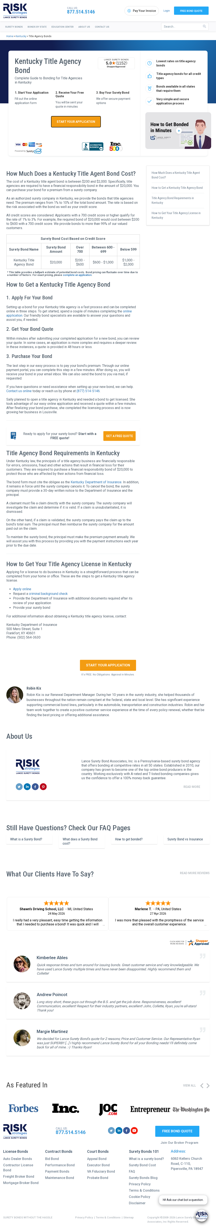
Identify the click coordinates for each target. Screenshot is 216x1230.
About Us (84, 27)
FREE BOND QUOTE (177, 1131)
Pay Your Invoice (144, 10)
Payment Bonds (57, 1171)
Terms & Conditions (144, 1190)
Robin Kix (34, 688)
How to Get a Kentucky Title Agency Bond (177, 188)
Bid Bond (52, 1159)
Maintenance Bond (59, 1178)
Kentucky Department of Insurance (96, 482)
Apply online (22, 589)
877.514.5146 (81, 12)
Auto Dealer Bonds (17, 1159)
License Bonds (15, 1151)
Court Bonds (98, 1151)
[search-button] (204, 26)
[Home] (15, 10)
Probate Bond (97, 1178)
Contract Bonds (58, 1151)
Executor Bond (98, 1165)
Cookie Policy (139, 1197)
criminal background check (48, 594)
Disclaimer (137, 1203)
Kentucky (21, 36)
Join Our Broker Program (179, 1143)
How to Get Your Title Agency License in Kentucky (176, 215)
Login (166, 10)
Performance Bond (60, 1165)
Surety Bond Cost (142, 1165)
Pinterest (43, 786)
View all (189, 1085)
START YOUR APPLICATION (76, 121)
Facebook (35, 786)
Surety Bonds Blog (143, 1178)
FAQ (132, 1171)
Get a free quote (119, 436)
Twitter (19, 786)
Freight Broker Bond (18, 1177)
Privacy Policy (140, 1184)
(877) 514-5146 (88, 391)
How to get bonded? (129, 839)
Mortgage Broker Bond (21, 1183)
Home (9, 36)
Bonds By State (37, 27)
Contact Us (102, 27)
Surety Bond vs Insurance (185, 839)
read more (192, 786)
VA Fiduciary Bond (101, 1171)
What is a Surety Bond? (26, 839)
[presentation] (201, 1085)
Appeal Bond (97, 1159)
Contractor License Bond (18, 1167)
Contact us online (19, 391)
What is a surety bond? (146, 1159)
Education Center (62, 27)
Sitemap (128, 1217)
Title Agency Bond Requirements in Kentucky (173, 200)
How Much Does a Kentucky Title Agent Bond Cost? (176, 175)
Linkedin (27, 786)
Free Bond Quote (191, 10)
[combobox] (185, 27)
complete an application (77, 275)
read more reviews (195, 873)
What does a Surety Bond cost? (80, 841)
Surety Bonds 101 (144, 1151)
